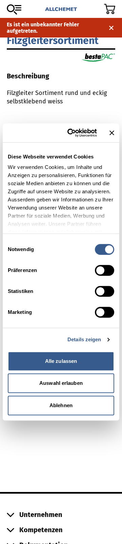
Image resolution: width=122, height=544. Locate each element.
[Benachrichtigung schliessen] (111, 28)
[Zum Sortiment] (14, 9)
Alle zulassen (61, 361)
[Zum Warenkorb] (109, 9)
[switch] (104, 270)
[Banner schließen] (111, 132)
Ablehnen (61, 405)
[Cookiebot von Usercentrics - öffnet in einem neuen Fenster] (71, 132)
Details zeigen (84, 339)
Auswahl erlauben (61, 383)
